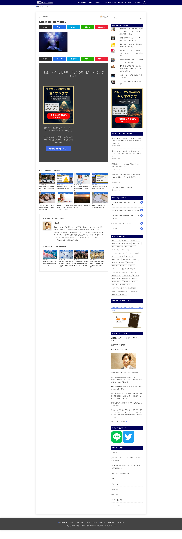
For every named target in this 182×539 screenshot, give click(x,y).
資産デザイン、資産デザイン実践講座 (124, 288)
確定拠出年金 (117, 281)
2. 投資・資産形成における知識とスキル (125, 210)
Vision (90, 2)
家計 (124, 269)
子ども (115, 269)
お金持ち (135, 240)
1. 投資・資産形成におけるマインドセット (124, 203)
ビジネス (126, 250)
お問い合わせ (136, 2)
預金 (124, 294)
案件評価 (116, 275)
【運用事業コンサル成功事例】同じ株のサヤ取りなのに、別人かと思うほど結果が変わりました (131, 31)
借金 (123, 262)
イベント (116, 243)
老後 (135, 281)
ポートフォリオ (133, 253)
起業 (115, 294)
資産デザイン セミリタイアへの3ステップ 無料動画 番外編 (125, 459)
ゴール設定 (127, 243)
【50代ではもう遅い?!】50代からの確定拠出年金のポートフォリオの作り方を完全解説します (131, 68)
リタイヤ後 (117, 259)
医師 (124, 265)
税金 (128, 281)
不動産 (127, 259)
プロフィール (115, 505)
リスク (130, 256)
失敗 (132, 265)
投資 (132, 269)
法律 (137, 275)
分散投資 (131, 262)
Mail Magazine (82, 2)
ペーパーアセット (118, 253)
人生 (136, 259)
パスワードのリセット (118, 500)
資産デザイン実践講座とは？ (120, 473)
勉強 (115, 265)
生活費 (135, 278)
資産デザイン (126, 285)
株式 (133, 272)
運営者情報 (128, 2)
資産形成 (134, 291)
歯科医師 (127, 275)
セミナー (137, 243)
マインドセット (118, 256)
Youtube (116, 240)
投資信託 (116, 272)
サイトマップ (98, 2)
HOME (39, 7)
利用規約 (120, 2)
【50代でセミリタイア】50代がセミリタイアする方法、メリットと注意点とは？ (131, 53)
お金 (126, 240)
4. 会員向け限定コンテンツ (121, 223)
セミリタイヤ (130, 246)
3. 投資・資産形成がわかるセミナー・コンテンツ (125, 217)
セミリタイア (118, 246)
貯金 (115, 285)
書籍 (125, 272)
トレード (116, 250)
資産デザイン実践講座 (120, 291)
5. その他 (115, 229)
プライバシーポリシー (110, 2)
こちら (127, 421)
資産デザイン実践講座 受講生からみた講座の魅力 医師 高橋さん (125, 466)
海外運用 (116, 278)
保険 (115, 262)
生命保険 (126, 278)
